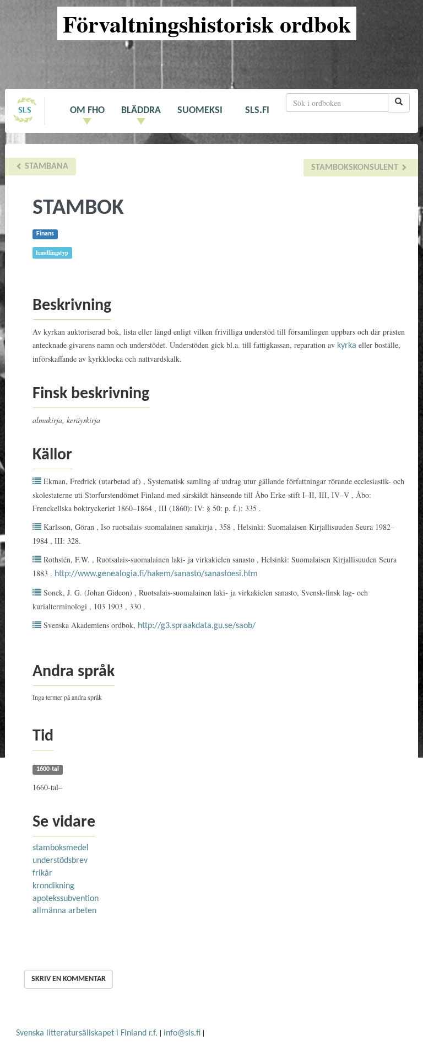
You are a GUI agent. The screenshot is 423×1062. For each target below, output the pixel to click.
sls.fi (257, 110)
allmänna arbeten (64, 911)
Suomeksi (200, 110)
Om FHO (87, 110)
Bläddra (141, 110)
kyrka (346, 345)
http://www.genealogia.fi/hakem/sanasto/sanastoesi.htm (156, 574)
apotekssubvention (65, 898)
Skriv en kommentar (68, 979)
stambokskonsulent (355, 167)
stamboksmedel (60, 848)
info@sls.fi (182, 1033)
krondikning (53, 886)
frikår (42, 873)
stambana (45, 166)
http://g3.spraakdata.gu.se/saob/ (197, 625)
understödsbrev (60, 860)
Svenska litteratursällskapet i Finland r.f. (87, 1033)
